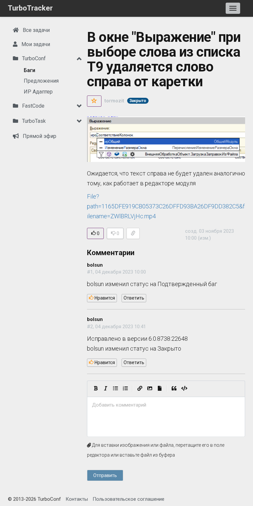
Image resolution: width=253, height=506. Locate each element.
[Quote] (174, 389)
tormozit (114, 101)
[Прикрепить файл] (159, 389)
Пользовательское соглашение (128, 499)
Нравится (104, 298)
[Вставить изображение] (150, 389)
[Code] (184, 389)
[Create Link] (140, 389)
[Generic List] (115, 389)
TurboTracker (30, 8)
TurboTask (33, 121)
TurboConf (33, 58)
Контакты (77, 499)
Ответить (134, 298)
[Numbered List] (125, 389)
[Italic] (105, 389)
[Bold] (95, 389)
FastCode (32, 106)
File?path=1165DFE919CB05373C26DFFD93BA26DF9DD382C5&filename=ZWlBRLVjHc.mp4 (166, 206)
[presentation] (166, 405)
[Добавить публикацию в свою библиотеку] (94, 101)
